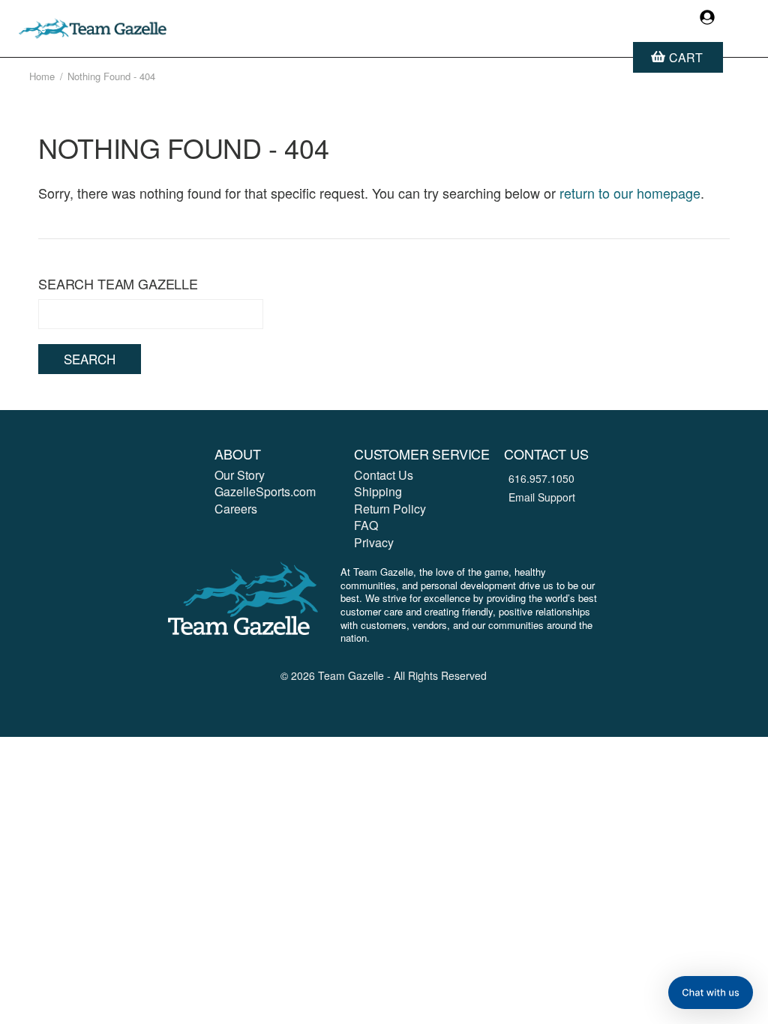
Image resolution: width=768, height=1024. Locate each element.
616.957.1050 (541, 478)
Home (42, 76)
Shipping (378, 491)
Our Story (239, 475)
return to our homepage (630, 192)
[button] (710, 992)
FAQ (366, 525)
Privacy (374, 542)
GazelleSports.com (265, 491)
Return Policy (390, 508)
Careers (235, 508)
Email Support (541, 497)
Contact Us (383, 475)
